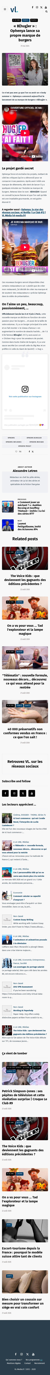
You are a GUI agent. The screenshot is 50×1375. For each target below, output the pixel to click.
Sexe (9, 1225)
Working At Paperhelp (23, 1010)
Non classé (18, 916)
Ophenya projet (24, 446)
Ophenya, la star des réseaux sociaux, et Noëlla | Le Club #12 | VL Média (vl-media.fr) (24, 212)
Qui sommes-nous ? (14, 1360)
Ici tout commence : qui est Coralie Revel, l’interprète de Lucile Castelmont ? (23, 822)
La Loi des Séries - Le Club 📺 (19, 1067)
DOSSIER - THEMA (29, 815)
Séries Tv (42, 815)
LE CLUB (37, 1067)
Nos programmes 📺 (34, 1360)
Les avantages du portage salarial (28, 967)
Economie (17, 892)
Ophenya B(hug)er (34, 438)
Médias (19, 552)
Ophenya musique (37, 442)
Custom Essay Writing (23, 919)
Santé (27, 705)
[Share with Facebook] (29, 451)
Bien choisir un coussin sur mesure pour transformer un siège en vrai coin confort (23, 1303)
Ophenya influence (14, 442)
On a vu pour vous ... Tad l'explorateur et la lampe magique (25, 630)
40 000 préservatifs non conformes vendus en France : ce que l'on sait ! (25, 733)
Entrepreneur (39, 960)
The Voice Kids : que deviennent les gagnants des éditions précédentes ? (25, 580)
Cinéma (19, 602)
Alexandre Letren (25, 471)
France (25, 20)
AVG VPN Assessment (23, 987)
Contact (27, 1363)
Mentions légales (14, 1363)
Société (23, 963)
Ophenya (11, 438)
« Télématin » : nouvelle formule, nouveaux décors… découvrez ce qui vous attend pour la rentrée (24, 849)
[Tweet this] (32, 451)
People (34, 20)
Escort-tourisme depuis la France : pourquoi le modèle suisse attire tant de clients (22, 1252)
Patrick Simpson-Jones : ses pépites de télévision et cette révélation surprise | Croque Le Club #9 (24, 1097)
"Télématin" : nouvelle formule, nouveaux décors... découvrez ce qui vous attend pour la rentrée (25, 681)
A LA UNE (16, 20)
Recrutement (39, 1363)
